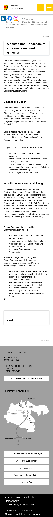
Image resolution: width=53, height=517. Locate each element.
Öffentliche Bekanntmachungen (27, 454)
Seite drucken (44, 341)
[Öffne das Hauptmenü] (49, 7)
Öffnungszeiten (26, 468)
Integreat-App (26, 482)
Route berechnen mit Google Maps (26, 378)
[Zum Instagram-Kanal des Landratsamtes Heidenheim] (16, 18)
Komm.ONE (27, 504)
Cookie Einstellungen (17, 514)
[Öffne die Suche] (40, 7)
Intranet (37, 514)
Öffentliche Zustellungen (26, 461)
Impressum (11, 510)
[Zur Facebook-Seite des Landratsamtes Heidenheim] (10, 18)
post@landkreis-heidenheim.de (20, 366)
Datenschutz (28, 510)
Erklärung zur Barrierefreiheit (26, 475)
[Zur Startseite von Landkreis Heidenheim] (19, 7)
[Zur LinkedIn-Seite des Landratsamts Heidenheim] (4, 18)
